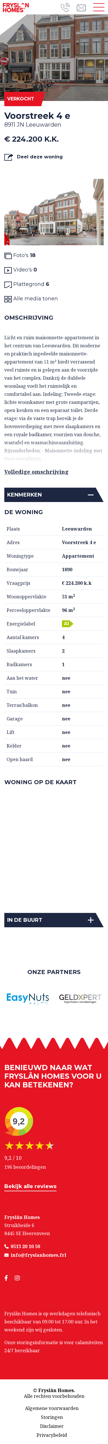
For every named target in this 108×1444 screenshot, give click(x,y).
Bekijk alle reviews (30, 1186)
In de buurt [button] (24, 920)
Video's (24, 270)
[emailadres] (83, 7)
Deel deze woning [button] (39, 157)
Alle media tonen (35, 298)
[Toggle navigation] (99, 7)
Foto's (23, 255)
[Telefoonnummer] (69, 7)
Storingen (52, 1417)
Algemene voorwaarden (52, 1408)
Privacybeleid (52, 1435)
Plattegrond (30, 284)
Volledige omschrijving (36, 471)
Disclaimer (52, 1426)
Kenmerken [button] (24, 495)
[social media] (9, 1278)
